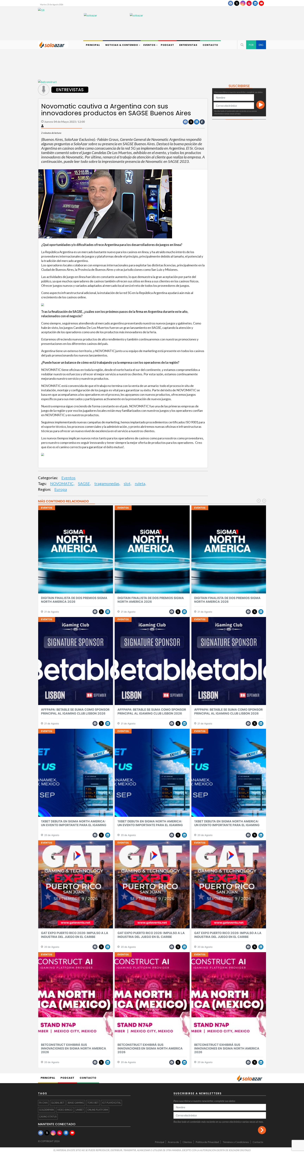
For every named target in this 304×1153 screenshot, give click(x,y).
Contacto (258, 1142)
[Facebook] (230, 3)
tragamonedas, (107, 483)
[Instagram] (242, 3)
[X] (236, 3)
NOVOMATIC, (62, 483)
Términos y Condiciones (236, 1142)
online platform (97, 1109)
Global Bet (57, 1102)
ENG (261, 44)
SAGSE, (84, 483)
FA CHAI (43, 1102)
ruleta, (140, 483)
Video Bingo (64, 1109)
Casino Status (48, 1116)
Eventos (68, 477)
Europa (60, 489)
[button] (241, 44)
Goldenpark (46, 1109)
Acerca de (173, 1142)
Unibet (80, 1109)
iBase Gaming (76, 1102)
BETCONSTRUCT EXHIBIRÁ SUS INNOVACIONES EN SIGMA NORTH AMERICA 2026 (73, 1048)
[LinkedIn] (255, 3)
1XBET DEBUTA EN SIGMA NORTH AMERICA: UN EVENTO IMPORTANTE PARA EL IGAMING (73, 823)
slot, (127, 483)
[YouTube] (261, 3)
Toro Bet (93, 1102)
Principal (159, 1142)
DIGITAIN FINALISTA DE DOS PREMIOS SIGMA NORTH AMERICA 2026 (74, 599)
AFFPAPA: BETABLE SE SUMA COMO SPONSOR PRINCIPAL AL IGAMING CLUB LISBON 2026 (75, 711)
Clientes (187, 1142)
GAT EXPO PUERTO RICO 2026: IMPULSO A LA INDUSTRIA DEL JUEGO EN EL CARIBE (74, 934)
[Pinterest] (249, 3)
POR (251, 44)
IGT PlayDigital (111, 1102)
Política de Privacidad (207, 1142)
